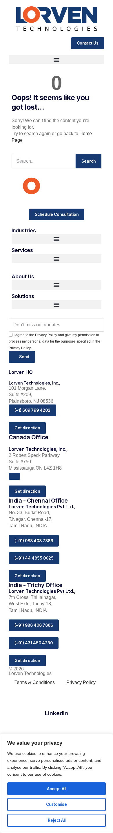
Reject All (56, 820)
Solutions (23, 296)
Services (22, 250)
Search (88, 161)
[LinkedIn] (56, 696)
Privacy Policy (81, 682)
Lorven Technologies (30, 673)
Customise (56, 804)
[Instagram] (56, 725)
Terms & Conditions (34, 682)
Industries (24, 230)
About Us (23, 276)
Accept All (56, 788)
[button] (56, 59)
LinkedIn (56, 713)
